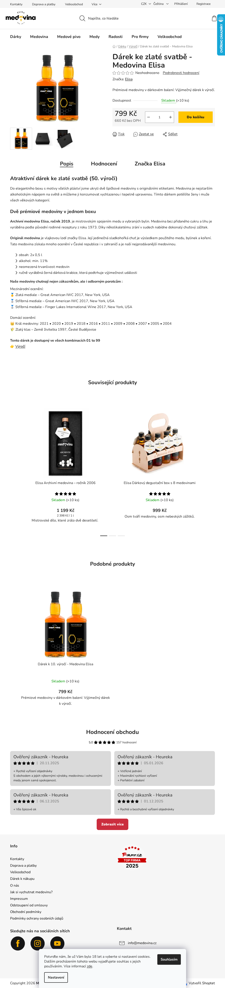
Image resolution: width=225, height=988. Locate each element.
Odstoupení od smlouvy (29, 905)
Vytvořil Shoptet (202, 983)
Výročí (20, 346)
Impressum (19, 898)
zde (89, 966)
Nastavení (56, 977)
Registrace (203, 4)
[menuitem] (15, 36)
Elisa (128, 79)
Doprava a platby (43, 4)
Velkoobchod (74, 4)
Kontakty (16, 4)
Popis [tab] (66, 163)
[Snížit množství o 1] (148, 117)
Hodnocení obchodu (112, 732)
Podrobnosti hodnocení (181, 72)
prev (13, 470)
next (211, 470)
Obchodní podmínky (25, 911)
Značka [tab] (150, 163)
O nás (14, 885)
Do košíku (195, 117)
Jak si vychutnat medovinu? (31, 892)
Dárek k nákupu (22, 878)
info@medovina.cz (142, 943)
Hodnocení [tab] (104, 163)
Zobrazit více (112, 824)
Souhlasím (169, 959)
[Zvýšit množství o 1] (170, 117)
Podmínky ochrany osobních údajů (36, 918)
